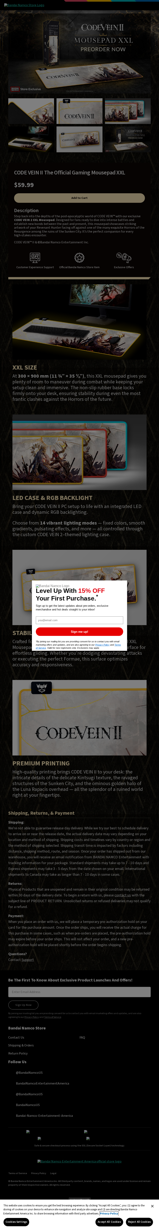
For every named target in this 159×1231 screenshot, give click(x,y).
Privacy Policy (109, 1213)
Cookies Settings (16, 1222)
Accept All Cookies (109, 1222)
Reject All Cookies (139, 1222)
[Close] (152, 1206)
